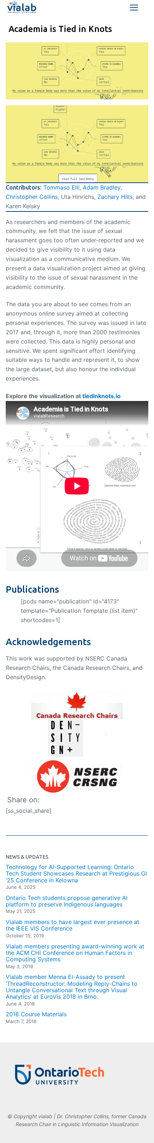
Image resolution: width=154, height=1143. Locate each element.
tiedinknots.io (101, 396)
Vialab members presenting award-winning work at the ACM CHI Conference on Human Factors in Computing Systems (75, 953)
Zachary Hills (115, 196)
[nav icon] (133, 7)
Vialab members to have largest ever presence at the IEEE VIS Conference (72, 925)
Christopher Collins (32, 196)
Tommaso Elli (61, 187)
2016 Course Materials (36, 1014)
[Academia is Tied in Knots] (77, 70)
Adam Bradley (101, 187)
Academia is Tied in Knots (60, 29)
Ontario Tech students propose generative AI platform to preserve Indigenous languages (66, 901)
